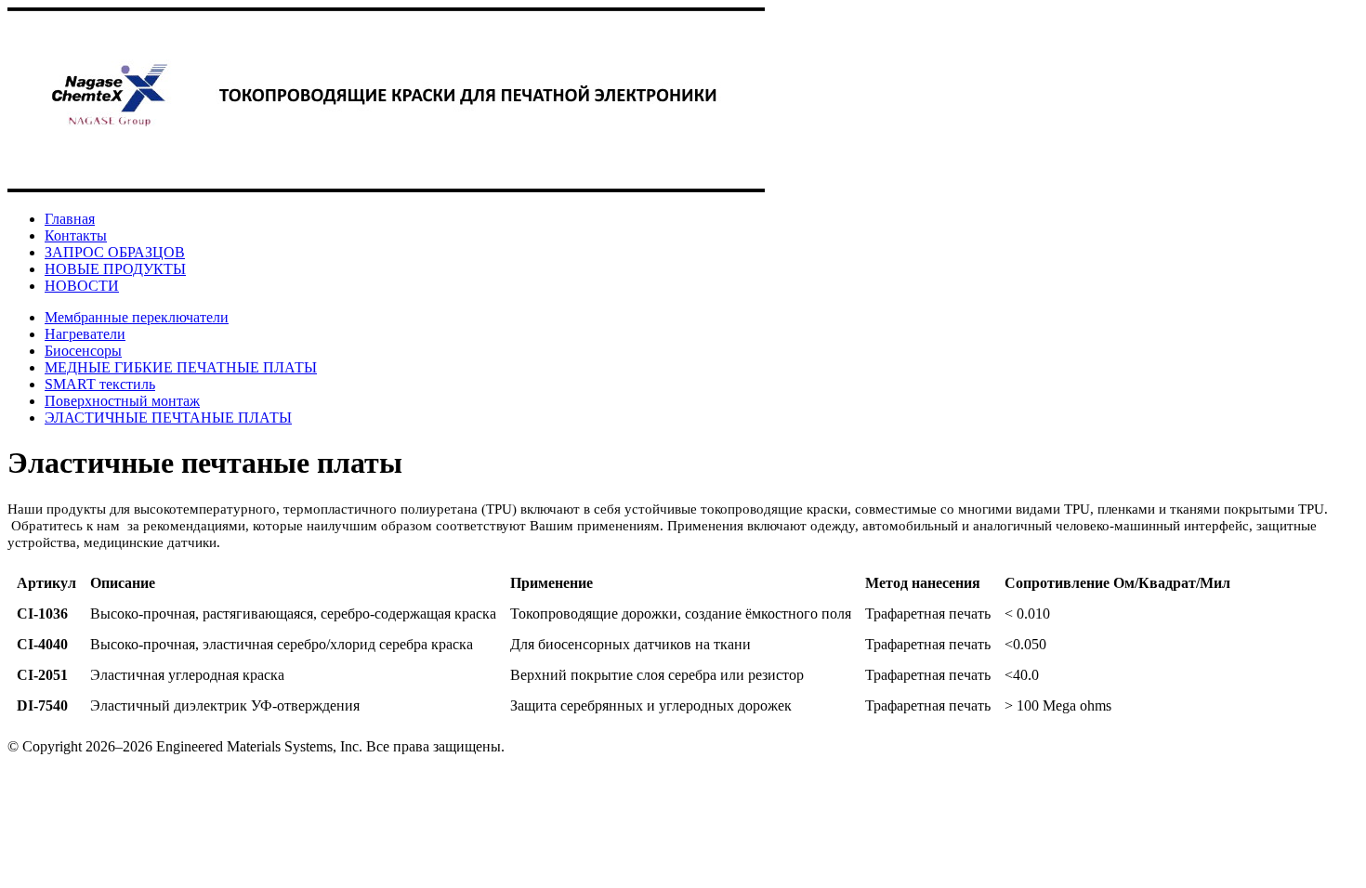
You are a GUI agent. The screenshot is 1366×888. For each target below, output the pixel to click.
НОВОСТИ (82, 286)
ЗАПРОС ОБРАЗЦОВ (115, 252)
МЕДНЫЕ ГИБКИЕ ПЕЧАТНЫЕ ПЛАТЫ (181, 367)
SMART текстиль (100, 384)
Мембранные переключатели (137, 317)
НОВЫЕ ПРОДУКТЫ (115, 269)
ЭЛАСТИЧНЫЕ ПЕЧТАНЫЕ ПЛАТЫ (168, 417)
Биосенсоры (83, 351)
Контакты (76, 235)
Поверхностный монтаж (122, 401)
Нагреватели (85, 334)
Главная (70, 219)
